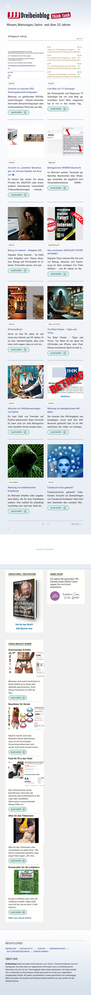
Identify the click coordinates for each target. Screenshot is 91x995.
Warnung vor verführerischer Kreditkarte (22, 489)
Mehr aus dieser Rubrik (19, 918)
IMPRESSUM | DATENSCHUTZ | (20, 949)
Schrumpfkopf (15, 329)
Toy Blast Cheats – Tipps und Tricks (62, 331)
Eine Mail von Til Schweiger (61, 88)
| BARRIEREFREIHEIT (56, 949)
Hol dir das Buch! (24, 624)
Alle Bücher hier (24, 628)
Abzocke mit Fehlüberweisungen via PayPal (24, 410)
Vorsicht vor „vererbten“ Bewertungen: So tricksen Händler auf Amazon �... (25, 171)
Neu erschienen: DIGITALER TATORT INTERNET (65, 252)
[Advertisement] (45, 549)
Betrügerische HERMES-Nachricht (64, 167)
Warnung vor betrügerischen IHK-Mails (63, 410)
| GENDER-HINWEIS (39, 951)
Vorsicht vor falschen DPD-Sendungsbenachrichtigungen (22, 90)
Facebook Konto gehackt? (60, 487)
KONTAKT (41, 949)
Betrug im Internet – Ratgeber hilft (25, 250)
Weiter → (76, 524)
